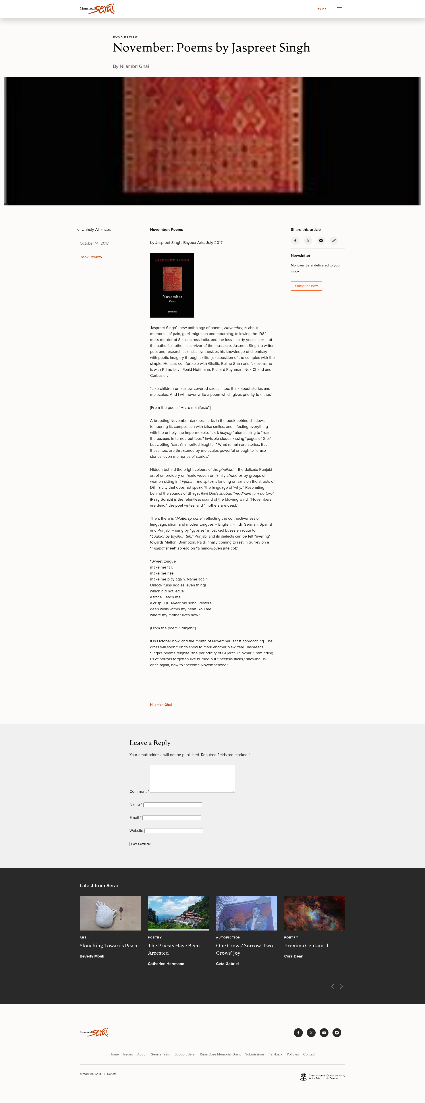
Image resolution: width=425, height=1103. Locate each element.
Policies (293, 1054)
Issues (321, 8)
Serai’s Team (160, 1054)
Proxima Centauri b (307, 945)
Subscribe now (306, 285)
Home (114, 1054)
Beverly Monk (92, 956)
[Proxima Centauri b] (314, 913)
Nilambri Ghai (161, 704)
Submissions (255, 1054)
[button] (339, 9)
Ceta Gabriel (227, 964)
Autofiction (228, 937)
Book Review (125, 36)
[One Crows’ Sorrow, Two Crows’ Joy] (246, 913)
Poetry (155, 937)
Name (135, 804)
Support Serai (185, 1054)
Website (136, 830)
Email (135, 817)
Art (83, 937)
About (142, 1054)
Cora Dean (293, 956)
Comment (139, 791)
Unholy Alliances (96, 229)
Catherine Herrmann (166, 964)
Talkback (275, 1054)
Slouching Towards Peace (109, 945)
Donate (112, 1074)
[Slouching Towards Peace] (110, 913)
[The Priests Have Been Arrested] (178, 913)
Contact (309, 1054)
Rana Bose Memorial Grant (220, 1054)
